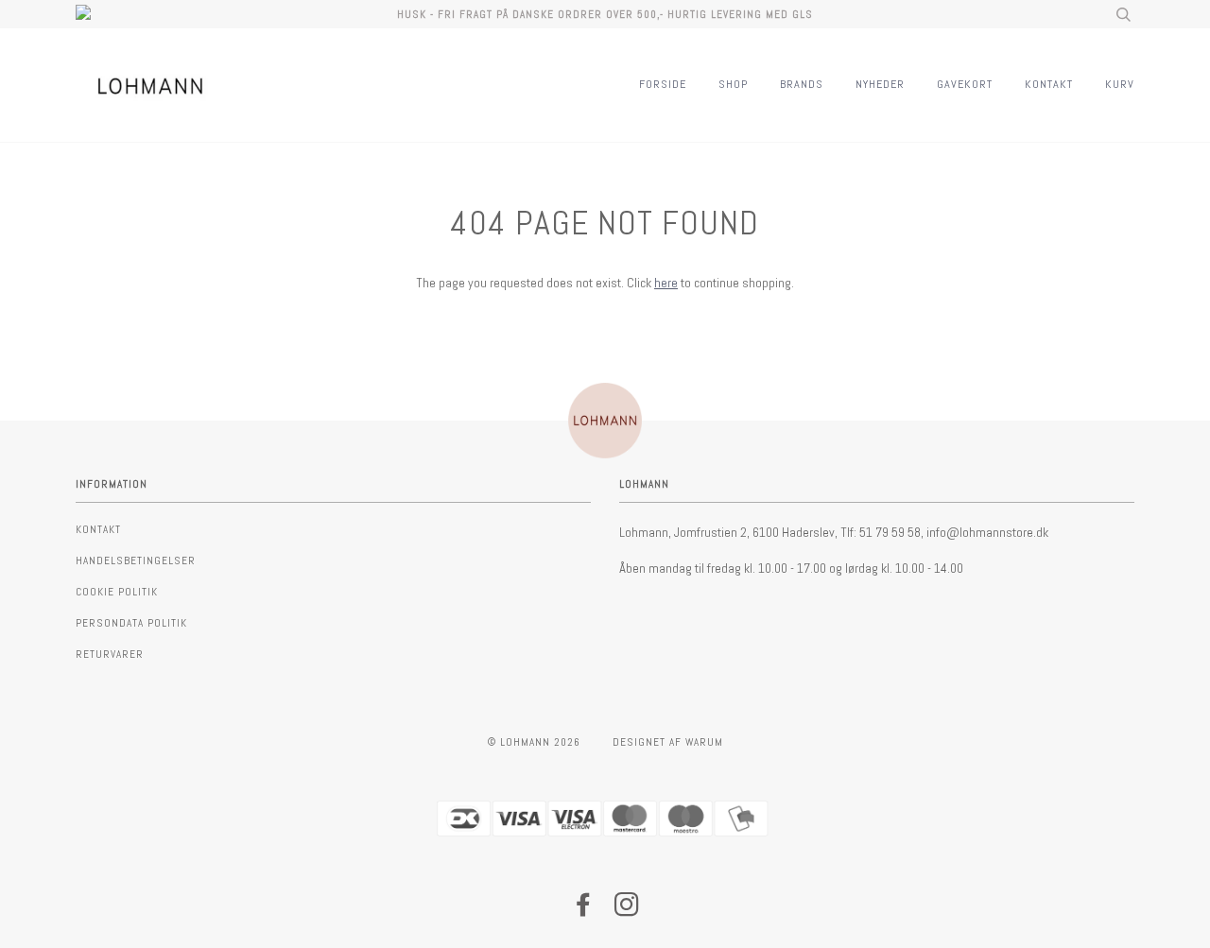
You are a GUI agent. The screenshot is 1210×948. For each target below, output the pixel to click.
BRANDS (801, 84)
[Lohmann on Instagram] (627, 910)
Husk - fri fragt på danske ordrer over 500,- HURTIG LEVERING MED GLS (605, 14)
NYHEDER (880, 84)
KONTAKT (1049, 84)
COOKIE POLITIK (117, 591)
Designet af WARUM (668, 742)
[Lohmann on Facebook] (583, 910)
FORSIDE (662, 84)
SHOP (733, 84)
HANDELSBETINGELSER (136, 560)
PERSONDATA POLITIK (131, 622)
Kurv (1119, 84)
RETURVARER (110, 654)
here (666, 282)
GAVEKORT (965, 84)
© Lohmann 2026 (534, 742)
